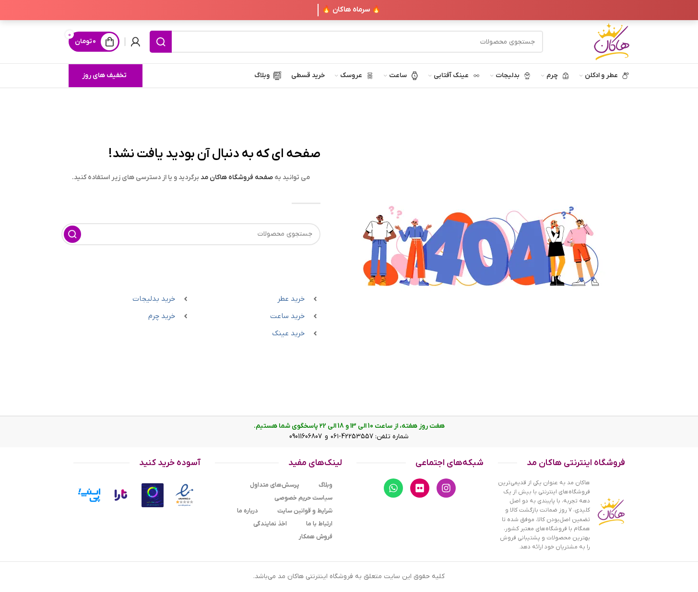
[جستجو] (161, 42)
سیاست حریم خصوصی (303, 498)
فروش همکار (315, 537)
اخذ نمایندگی (270, 524)
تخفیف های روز (104, 75)
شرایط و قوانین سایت (304, 511)
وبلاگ (325, 485)
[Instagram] (446, 488)
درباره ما (247, 511)
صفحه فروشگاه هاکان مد (237, 177)
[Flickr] (419, 488)
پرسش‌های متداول (274, 485)
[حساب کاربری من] (135, 41)
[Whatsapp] (393, 488)
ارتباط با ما (319, 524)
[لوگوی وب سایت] (611, 41)
